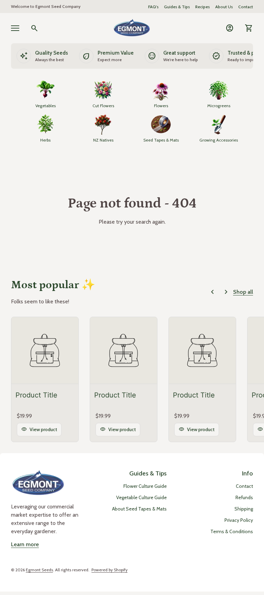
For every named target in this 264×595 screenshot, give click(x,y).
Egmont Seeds (39, 569)
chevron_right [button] (226, 292)
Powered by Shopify (109, 569)
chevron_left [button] (212, 292)
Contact (245, 6)
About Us (224, 6)
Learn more (25, 544)
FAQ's (153, 6)
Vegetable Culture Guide (141, 497)
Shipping (243, 509)
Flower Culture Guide (145, 486)
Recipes (202, 6)
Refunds (244, 497)
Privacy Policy (238, 520)
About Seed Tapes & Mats (139, 509)
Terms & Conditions (231, 531)
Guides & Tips (177, 6)
